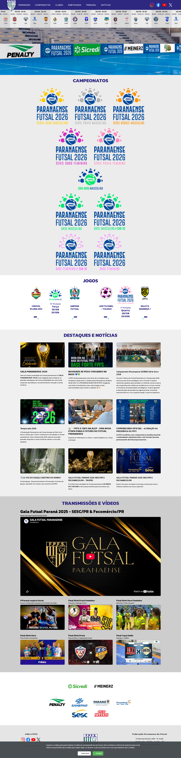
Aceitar (99, 753)
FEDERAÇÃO (24, 4)
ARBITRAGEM (75, 4)
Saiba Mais (85, 753)
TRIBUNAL (91, 4)
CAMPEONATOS (43, 4)
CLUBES (59, 4)
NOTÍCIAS (106, 4)
